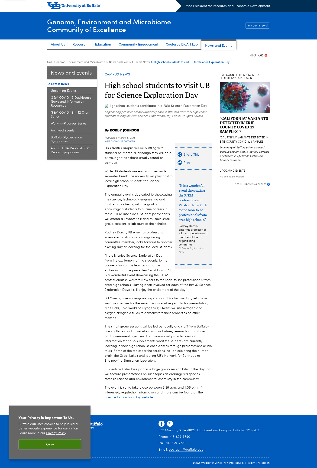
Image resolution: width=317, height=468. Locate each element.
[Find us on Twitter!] (170, 424)
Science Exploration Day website (129, 397)
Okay (50, 444)
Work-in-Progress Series (68, 123)
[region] (50, 432)
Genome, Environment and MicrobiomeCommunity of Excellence (109, 25)
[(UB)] (114, 6)
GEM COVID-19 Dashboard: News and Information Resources (71, 101)
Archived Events (62, 130)
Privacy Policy (56, 433)
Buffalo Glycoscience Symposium (66, 139)
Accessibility (264, 463)
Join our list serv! (257, 25)
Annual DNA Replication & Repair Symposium (70, 150)
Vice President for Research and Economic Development (228, 6)
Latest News (142, 62)
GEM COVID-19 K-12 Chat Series (70, 114)
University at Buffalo (212, 463)
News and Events (120, 62)
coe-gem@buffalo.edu (186, 449)
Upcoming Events (64, 90)
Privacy (251, 463)
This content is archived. (120, 141)
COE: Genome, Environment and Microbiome (76, 62)
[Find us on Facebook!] (161, 424)
